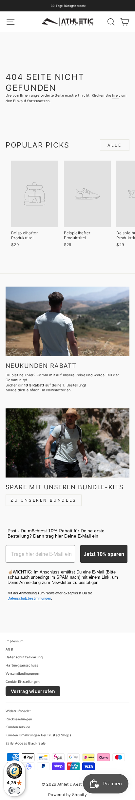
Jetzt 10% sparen (104, 553)
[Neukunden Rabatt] (67, 321)
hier (115, 95)
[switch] (14, 790)
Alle (114, 145)
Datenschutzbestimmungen (29, 598)
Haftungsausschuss (22, 665)
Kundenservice (18, 727)
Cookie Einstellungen (23, 681)
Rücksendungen (19, 719)
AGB (9, 649)
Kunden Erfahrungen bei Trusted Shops (38, 735)
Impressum (15, 641)
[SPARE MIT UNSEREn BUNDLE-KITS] (67, 443)
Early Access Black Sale (26, 743)
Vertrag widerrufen (33, 691)
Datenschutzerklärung (24, 657)
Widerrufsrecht (18, 711)
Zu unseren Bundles (43, 500)
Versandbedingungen (23, 673)
